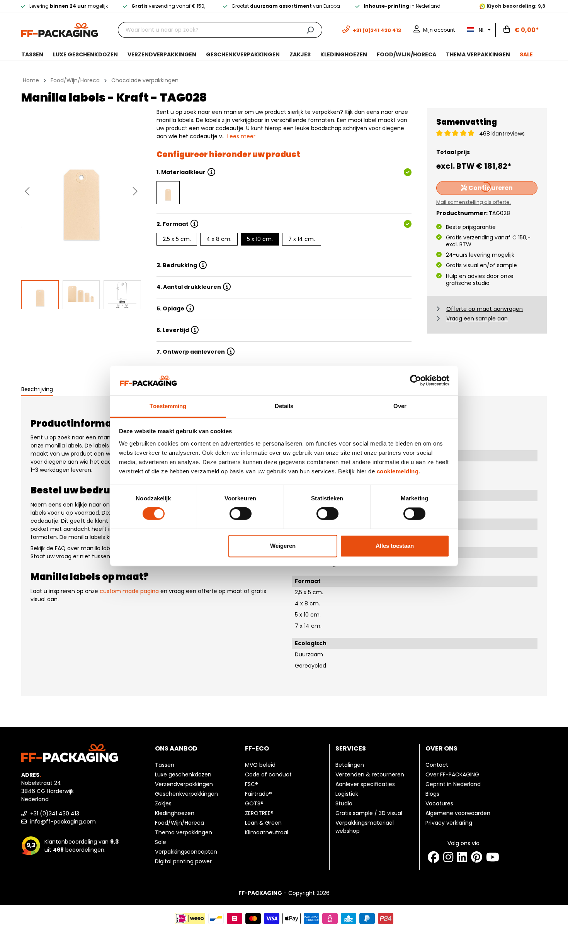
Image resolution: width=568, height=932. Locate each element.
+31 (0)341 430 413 (54, 813)
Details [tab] (284, 406)
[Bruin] (168, 192)
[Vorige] (27, 191)
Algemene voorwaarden (457, 813)
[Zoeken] (310, 30)
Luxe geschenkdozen (183, 774)
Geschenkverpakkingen (186, 794)
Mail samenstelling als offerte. (473, 202)
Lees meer (241, 136)
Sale (160, 842)
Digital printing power (183, 861)
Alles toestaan (395, 545)
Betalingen (349, 765)
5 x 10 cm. (260, 239)
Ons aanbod (176, 748)
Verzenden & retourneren (369, 774)
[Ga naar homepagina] (59, 29)
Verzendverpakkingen (184, 784)
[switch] (241, 514)
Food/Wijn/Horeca (179, 823)
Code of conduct (268, 774)
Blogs (432, 794)
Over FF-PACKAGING (452, 774)
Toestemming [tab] (168, 406)
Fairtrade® (258, 794)
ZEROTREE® (259, 813)
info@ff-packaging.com (62, 821)
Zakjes (163, 803)
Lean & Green (263, 823)
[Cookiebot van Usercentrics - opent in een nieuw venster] (415, 380)
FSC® (251, 784)
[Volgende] (135, 191)
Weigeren (283, 545)
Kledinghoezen (174, 813)
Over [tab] (399, 406)
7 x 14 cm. (301, 239)
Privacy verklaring (448, 823)
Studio (343, 803)
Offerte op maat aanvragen (484, 309)
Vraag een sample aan (477, 318)
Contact (436, 765)
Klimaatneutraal (266, 832)
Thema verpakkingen (183, 832)
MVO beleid (260, 765)
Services (350, 748)
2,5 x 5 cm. (177, 239)
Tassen (164, 765)
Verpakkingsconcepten (186, 852)
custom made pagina (129, 591)
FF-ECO (257, 748)
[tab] (37, 389)
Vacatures (439, 803)
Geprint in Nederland (453, 784)
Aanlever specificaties (365, 784)
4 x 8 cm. (218, 239)
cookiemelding (398, 471)
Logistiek (346, 794)
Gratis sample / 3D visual (368, 813)
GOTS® (254, 803)
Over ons (441, 748)
